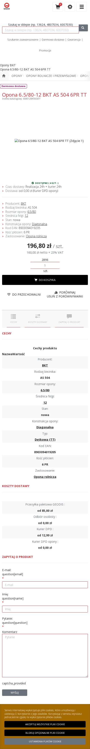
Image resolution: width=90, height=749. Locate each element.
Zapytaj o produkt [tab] (69, 322)
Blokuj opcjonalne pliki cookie (45, 732)
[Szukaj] (83, 27)
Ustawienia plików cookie (45, 741)
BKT (23, 203)
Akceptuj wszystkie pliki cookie (45, 724)
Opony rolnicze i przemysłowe (51, 76)
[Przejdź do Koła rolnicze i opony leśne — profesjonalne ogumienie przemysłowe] (3, 75)
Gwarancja (74, 39)
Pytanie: (14, 620)
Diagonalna (39, 224)
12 (26, 216)
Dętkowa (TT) (45, 439)
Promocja (45, 50)
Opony (17, 76)
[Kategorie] (81, 7)
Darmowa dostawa (53, 39)
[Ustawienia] (70, 7)
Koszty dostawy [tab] (37, 322)
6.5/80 (31, 212)
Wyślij (15, 692)
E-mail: (12, 572)
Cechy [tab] (13, 322)
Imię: (12, 596)
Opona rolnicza (36, 236)
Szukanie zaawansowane (23, 39)
